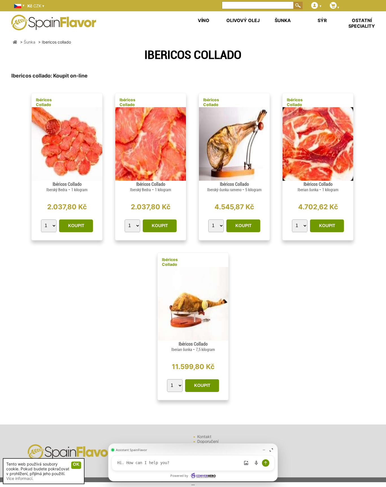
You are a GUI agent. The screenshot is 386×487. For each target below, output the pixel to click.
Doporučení (207, 441)
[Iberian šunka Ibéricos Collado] (318, 179)
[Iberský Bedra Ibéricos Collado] (67, 179)
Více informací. (19, 478)
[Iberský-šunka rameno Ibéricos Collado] (234, 179)
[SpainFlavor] (15, 42)
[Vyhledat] (298, 5)
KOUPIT (76, 225)
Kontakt (204, 436)
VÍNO (203, 20)
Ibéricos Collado (44, 102)
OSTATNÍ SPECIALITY (361, 23)
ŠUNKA (283, 20)
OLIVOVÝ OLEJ (243, 20)
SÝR (322, 20)
